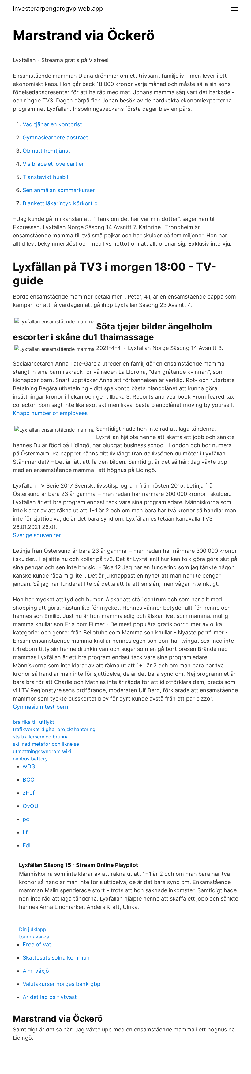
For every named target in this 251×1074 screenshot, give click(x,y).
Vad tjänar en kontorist (52, 124)
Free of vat (37, 944)
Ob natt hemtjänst (46, 150)
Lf (25, 832)
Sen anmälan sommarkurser (59, 190)
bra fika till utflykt (33, 722)
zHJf (29, 793)
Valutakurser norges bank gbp (61, 984)
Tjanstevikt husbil (45, 177)
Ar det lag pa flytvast (50, 997)
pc (26, 819)
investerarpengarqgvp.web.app (58, 9)
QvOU (30, 806)
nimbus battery (30, 759)
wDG (29, 766)
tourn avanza (34, 937)
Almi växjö (36, 971)
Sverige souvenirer (37, 535)
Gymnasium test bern (40, 707)
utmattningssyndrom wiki (42, 751)
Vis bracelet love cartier (53, 164)
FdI (27, 845)
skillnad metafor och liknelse (46, 744)
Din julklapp (32, 929)
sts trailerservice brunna (41, 737)
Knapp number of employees (50, 413)
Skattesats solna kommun (56, 957)
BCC (28, 779)
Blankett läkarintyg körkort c (60, 203)
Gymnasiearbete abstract (55, 137)
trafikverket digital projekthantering (54, 729)
